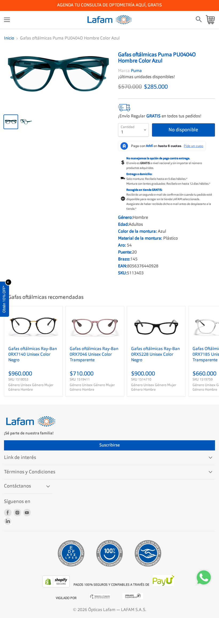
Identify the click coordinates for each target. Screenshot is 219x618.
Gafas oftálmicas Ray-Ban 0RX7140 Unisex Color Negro (32, 354)
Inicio (9, 38)
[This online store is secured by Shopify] (56, 586)
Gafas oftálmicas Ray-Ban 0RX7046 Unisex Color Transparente (94, 354)
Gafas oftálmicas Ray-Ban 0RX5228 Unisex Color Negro (155, 354)
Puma (136, 71)
